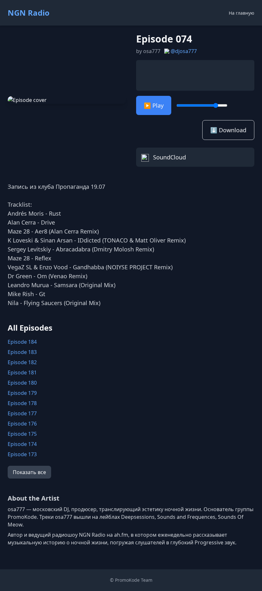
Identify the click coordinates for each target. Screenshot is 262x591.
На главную (241, 13)
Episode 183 (22, 352)
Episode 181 (22, 372)
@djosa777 (184, 51)
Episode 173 (22, 454)
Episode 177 (22, 413)
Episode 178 (22, 403)
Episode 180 (22, 382)
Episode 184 (22, 341)
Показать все (29, 472)
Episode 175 (22, 433)
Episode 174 (22, 444)
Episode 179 (22, 392)
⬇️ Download (228, 130)
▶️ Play (154, 105)
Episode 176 (22, 423)
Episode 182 (22, 362)
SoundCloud (168, 157)
